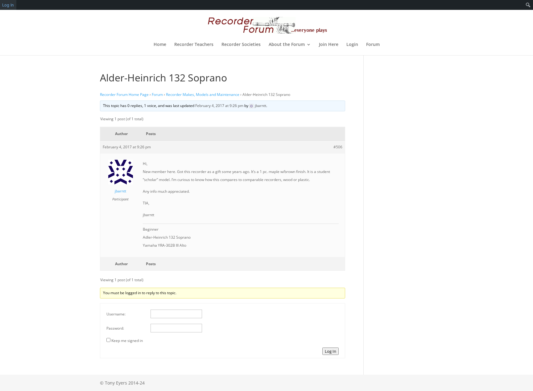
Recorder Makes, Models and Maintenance (202, 94)
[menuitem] (528, 5)
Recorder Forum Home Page (124, 94)
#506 (337, 147)
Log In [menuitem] (8, 4)
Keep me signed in (127, 340)
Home (160, 44)
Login (352, 44)
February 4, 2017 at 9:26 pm (219, 105)
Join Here (328, 44)
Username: (116, 314)
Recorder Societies (241, 44)
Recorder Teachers (193, 44)
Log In (330, 351)
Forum (373, 44)
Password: (115, 328)
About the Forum (287, 44)
